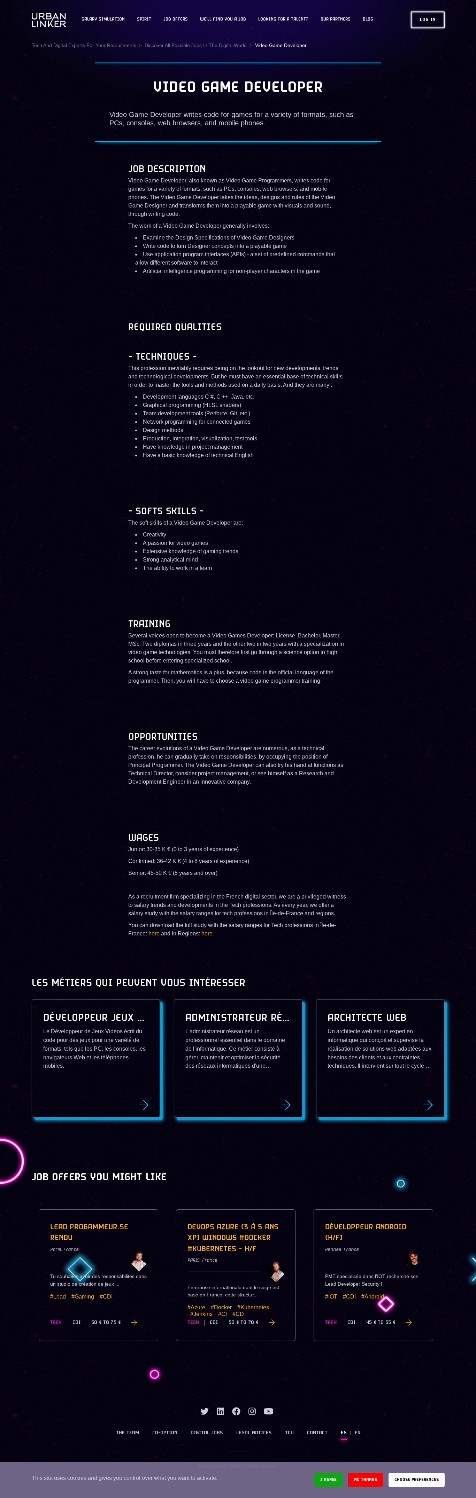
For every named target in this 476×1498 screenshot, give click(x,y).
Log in (428, 20)
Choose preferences (416, 1480)
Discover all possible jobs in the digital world (196, 45)
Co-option (164, 1433)
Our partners (336, 19)
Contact (317, 1433)
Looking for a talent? (283, 19)
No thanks (365, 1480)
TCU (289, 1433)
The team (127, 1433)
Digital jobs (207, 1433)
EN (344, 1433)
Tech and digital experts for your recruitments (84, 45)
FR (357, 1433)
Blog (368, 19)
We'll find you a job (223, 19)
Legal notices (254, 1433)
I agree (328, 1480)
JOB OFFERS (175, 19)
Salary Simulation (103, 19)
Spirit (144, 19)
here (154, 933)
